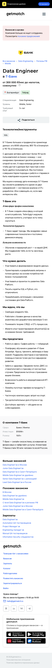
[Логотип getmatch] (12, 546)
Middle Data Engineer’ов (13, 499)
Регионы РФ (41, 61)
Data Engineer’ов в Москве (15, 465)
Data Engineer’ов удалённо (15, 495)
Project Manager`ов (11, 526)
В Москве (7, 492)
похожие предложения (29, 36)
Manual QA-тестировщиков (15, 533)
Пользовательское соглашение (18, 660)
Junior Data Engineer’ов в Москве (18, 506)
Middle (8, 63)
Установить (44, 4)
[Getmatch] (15, 14)
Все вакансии (9, 61)
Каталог (6, 568)
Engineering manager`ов (13, 530)
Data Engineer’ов (10, 519)
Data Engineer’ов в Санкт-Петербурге (20, 472)
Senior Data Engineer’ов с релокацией (20, 479)
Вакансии (7, 558)
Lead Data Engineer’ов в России (17, 482)
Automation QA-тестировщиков (17, 523)
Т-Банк (11, 76)
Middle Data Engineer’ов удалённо (18, 475)
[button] (20, 85)
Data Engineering (25, 61)
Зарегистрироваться (12, 583)
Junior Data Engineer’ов (13, 468)
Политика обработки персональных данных (23, 663)
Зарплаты (7, 563)
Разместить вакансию (13, 578)
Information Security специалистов (18, 537)
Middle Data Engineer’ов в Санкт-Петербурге (23, 509)
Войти (5, 588)
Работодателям (10, 573)
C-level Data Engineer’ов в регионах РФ (20, 502)
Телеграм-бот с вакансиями (15, 553)
